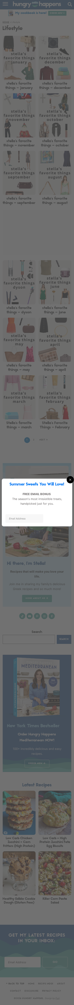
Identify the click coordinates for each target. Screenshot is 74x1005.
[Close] (70, 479)
